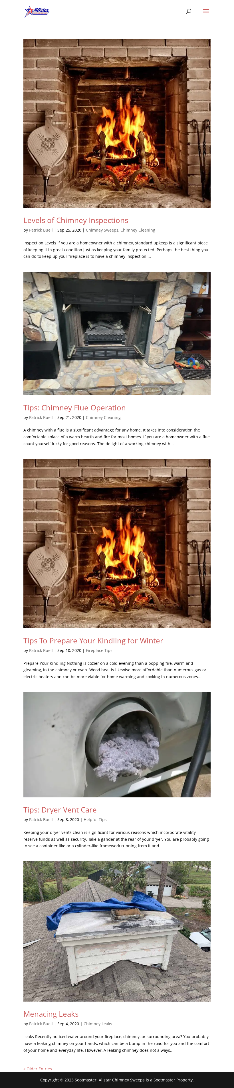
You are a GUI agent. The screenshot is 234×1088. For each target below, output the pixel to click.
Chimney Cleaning (137, 230)
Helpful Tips (95, 819)
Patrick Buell (41, 230)
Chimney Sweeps (102, 230)
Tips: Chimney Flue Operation (74, 407)
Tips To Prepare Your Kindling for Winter (93, 640)
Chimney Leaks (98, 1023)
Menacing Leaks (50, 1014)
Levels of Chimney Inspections (75, 220)
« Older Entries (37, 1068)
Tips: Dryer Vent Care (60, 810)
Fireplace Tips (99, 650)
